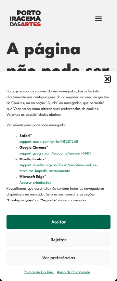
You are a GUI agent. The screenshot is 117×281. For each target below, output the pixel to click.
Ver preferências (58, 258)
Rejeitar (58, 240)
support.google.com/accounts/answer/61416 (56, 153)
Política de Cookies (39, 272)
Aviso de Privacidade (73, 272)
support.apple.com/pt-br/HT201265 (49, 142)
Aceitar (58, 222)
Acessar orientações (36, 183)
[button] (107, 79)
